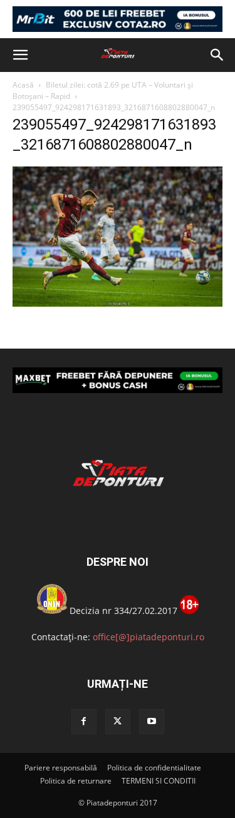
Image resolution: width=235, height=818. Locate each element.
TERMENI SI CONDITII (159, 780)
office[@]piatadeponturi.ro (148, 637)
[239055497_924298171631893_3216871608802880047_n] (117, 303)
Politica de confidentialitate (154, 767)
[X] (117, 721)
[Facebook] (84, 721)
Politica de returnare (76, 780)
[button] (20, 55)
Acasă (23, 84)
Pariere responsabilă (60, 767)
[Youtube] (151, 721)
